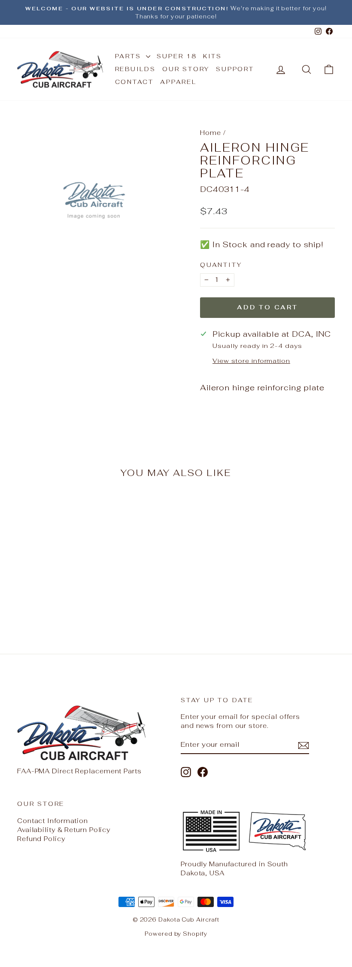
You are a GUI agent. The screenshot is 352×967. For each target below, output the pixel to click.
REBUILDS (135, 69)
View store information (251, 360)
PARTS (129, 56)
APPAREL (178, 82)
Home (210, 133)
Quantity (221, 265)
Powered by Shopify (176, 933)
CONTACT (134, 82)
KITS (212, 56)
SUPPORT (235, 69)
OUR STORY (185, 69)
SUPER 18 (176, 56)
